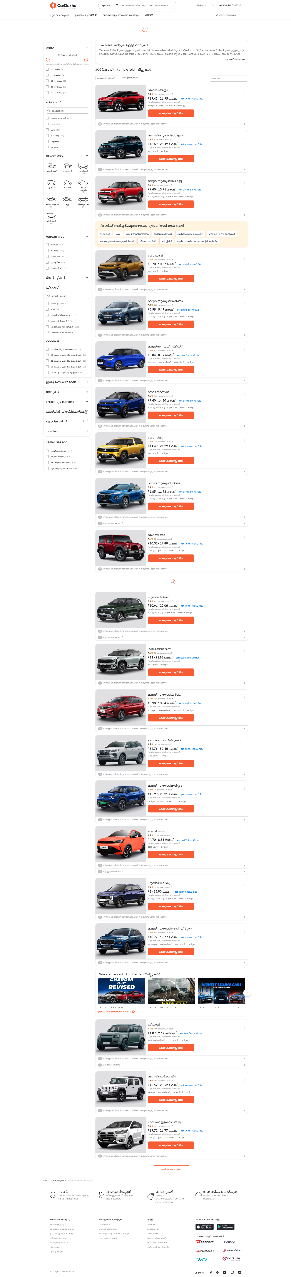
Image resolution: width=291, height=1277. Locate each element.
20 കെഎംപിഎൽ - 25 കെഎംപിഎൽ (68, 367)
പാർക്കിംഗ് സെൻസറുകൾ (190, 234)
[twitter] (217, 1273)
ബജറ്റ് (50, 48)
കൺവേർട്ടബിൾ (51, 204)
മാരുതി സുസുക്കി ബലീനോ (165, 301)
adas (118, 234)
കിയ (55, 130)
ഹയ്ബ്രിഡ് (58, 268)
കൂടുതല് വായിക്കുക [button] (235, 59)
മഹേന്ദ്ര (57, 147)
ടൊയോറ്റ (57, 136)
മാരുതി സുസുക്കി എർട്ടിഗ (164, 694)
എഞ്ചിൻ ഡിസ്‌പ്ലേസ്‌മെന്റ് (66, 411)
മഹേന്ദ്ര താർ (156, 534)
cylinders (52, 431)
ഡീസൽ (57, 245)
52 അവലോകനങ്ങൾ (163, 653)
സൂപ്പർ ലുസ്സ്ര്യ (83, 188)
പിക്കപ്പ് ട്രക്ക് (83, 204)
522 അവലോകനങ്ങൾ (163, 94)
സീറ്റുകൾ (52, 392)
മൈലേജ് (52, 341)
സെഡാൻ (67, 171)
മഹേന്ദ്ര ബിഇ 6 (158, 90)
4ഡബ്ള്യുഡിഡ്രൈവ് (63, 463)
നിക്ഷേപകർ (55, 1247)
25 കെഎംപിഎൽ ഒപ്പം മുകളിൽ (66, 372)
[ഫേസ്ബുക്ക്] (211, 1273)
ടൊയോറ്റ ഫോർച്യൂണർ (164, 740)
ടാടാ (55, 124)
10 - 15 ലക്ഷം (59, 81)
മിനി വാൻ (51, 221)
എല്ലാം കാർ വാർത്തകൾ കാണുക (114, 1011)
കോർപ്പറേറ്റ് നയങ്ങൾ (59, 1242)
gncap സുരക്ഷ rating (60, 401)
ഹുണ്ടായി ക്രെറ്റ (158, 597)
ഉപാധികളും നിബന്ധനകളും (62, 1233)
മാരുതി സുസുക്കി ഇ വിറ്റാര (165, 785)
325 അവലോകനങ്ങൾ (163, 441)
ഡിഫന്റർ (154, 1024)
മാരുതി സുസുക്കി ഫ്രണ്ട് (164, 483)
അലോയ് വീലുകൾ (163, 234)
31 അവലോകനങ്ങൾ (163, 835)
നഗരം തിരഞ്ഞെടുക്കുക (228, 15)
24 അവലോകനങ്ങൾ (163, 185)
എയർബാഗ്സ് (56, 421)
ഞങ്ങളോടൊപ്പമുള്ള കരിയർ (62, 1229)
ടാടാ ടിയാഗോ (157, 831)
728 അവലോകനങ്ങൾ (163, 305)
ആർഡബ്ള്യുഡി (61, 457)
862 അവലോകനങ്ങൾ (163, 699)
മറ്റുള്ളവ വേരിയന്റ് (110, 1065)
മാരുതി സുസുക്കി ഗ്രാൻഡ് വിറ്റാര (170, 928)
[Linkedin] (239, 1273)
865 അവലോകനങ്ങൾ (163, 396)
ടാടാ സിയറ (155, 437)
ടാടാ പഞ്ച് (155, 255)
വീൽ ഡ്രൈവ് (56, 442)
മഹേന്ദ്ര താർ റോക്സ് (162, 1076)
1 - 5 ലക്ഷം (57, 69)
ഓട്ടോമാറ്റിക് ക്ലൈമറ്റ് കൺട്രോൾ (117, 241)
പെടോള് (57, 251)
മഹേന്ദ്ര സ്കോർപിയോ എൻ (165, 135)
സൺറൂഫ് (105, 234)
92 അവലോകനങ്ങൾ (163, 887)
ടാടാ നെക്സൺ (158, 392)
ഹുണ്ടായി (57, 142)
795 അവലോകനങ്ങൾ (163, 487)
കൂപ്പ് (67, 204)
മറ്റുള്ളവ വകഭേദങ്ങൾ (111, 523)
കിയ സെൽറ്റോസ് (159, 648)
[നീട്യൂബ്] (224, 1273)
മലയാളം (200, 5)
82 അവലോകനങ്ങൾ (163, 539)
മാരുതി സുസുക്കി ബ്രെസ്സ (165, 180)
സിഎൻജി (57, 256)
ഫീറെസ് (52, 287)
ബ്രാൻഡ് (53, 102)
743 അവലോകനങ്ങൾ (163, 744)
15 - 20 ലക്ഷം (59, 87)
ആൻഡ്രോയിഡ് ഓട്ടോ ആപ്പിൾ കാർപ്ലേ (197, 241)
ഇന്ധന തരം (55, 236)
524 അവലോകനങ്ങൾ (163, 350)
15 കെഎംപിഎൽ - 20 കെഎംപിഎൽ (68, 361)
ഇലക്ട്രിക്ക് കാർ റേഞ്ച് (62, 382)
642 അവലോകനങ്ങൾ (163, 932)
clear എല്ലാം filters (130, 78)
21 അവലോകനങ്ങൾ (163, 790)
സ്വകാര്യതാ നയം (58, 1238)
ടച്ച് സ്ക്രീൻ (166, 241)
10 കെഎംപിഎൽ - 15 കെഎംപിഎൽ (68, 355)
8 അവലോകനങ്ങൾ (162, 139)
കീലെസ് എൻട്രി (147, 241)
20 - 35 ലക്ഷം (59, 93)
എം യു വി (51, 188)
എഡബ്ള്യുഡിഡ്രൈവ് (64, 468)
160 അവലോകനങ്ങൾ (163, 259)
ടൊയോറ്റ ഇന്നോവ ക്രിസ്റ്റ (164, 1122)
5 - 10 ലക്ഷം (58, 75)
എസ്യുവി (83, 171)
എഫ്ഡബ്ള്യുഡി (61, 451)
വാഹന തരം (54, 155)
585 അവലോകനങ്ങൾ (163, 1080)
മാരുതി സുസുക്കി (61, 118)
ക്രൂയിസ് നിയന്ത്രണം (137, 234)
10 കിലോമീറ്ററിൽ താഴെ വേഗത (66, 349)
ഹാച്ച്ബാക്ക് (51, 171)
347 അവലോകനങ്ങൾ (163, 1126)
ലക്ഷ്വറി (67, 188)
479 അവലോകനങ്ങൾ (163, 601)
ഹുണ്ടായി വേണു (159, 883)
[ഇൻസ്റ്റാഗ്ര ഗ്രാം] (232, 1273)
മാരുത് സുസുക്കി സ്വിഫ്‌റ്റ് (165, 346)
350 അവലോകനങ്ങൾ (163, 1029)
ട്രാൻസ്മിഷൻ (55, 277)
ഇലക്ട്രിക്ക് (58, 262)
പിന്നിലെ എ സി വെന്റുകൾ (222, 234)
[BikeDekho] (205, 1241)
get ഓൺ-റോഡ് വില (192, 99)
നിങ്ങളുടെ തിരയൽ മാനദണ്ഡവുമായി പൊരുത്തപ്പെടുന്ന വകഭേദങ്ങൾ (133, 123)
